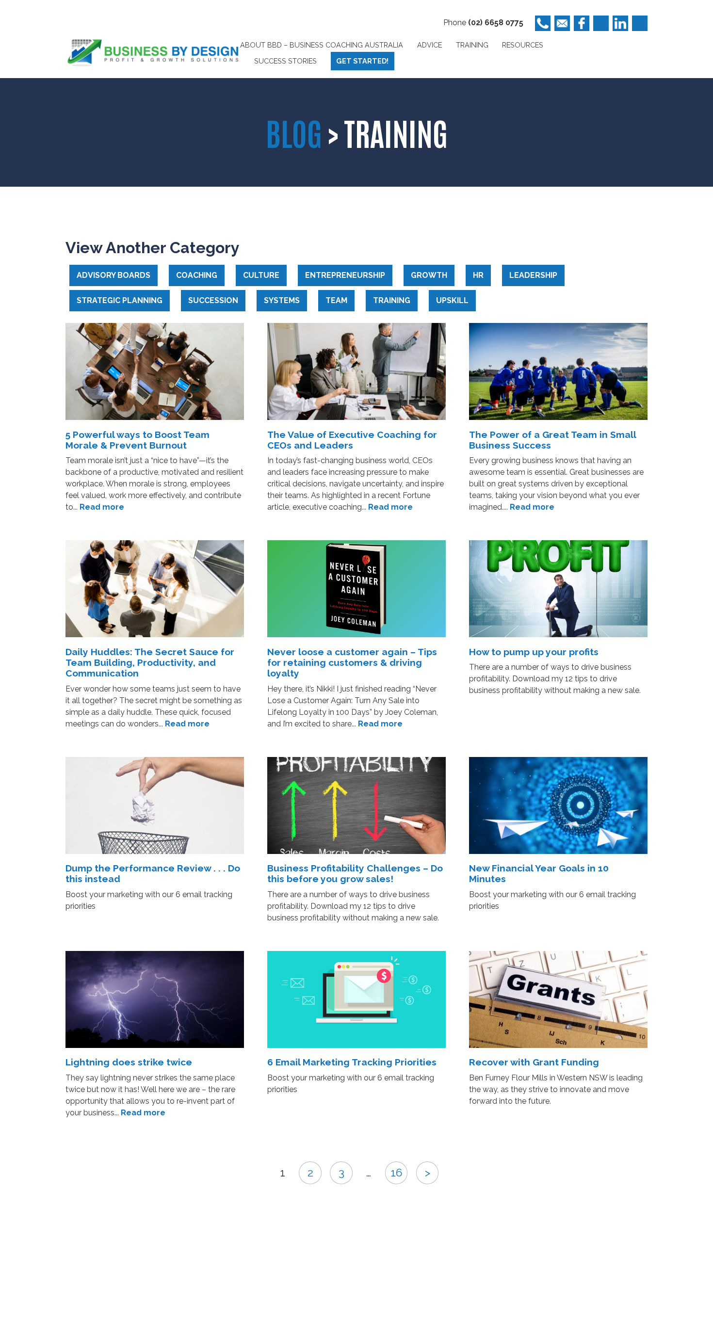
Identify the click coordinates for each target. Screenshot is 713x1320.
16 (396, 1172)
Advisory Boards (113, 275)
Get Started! (362, 61)
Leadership (533, 275)
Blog (294, 132)
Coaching (196, 275)
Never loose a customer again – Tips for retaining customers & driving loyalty (352, 662)
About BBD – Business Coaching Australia (321, 45)
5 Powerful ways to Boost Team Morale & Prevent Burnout (137, 440)
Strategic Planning (119, 300)
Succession (213, 300)
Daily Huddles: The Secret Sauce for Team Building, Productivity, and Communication (149, 662)
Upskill (452, 300)
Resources (522, 45)
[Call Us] (543, 23)
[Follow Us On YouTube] (640, 23)
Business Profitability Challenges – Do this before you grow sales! (355, 873)
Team (336, 300)
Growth (429, 275)
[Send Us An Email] (562, 23)
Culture (261, 275)
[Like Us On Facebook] (581, 23)
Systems (282, 300)
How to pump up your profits (534, 651)
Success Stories (285, 61)
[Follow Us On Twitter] (601, 23)
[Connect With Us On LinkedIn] (620, 23)
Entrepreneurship (345, 275)
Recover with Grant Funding (534, 1062)
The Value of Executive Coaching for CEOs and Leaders (352, 440)
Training (472, 45)
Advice (429, 45)
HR (478, 275)
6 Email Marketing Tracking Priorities (352, 1062)
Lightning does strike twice (128, 1062)
